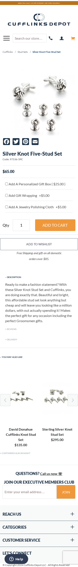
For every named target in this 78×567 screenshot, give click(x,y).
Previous (5, 400)
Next (73, 400)
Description (14, 277)
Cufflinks (8, 51)
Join (66, 492)
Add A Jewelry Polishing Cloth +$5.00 (37, 207)
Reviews (11, 329)
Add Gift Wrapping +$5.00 (28, 195)
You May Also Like (12, 357)
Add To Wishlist (39, 244)
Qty (6, 225)
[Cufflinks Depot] (39, 19)
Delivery (12, 339)
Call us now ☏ (51, 474)
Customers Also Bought (16, 453)
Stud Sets (23, 51)
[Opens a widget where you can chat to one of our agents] (16, 559)
